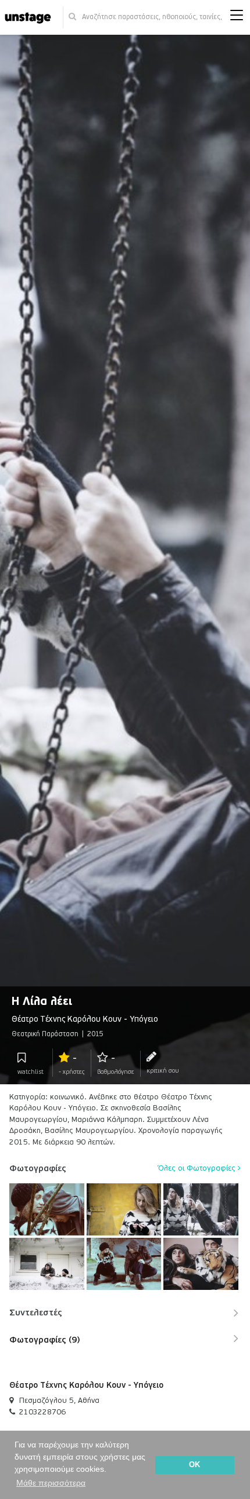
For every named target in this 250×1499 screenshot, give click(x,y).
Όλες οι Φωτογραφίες (198, 1168)
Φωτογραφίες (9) (44, 1339)
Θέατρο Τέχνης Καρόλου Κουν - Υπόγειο (86, 1385)
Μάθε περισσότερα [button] (50, 1482)
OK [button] (194, 1465)
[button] (236, 17)
